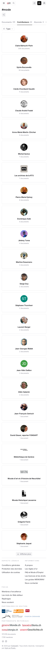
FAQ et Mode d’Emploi (34, 572)
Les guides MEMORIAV (34, 579)
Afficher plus (25, 554)
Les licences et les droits (35, 576)
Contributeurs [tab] (24, 22)
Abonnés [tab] (39, 22)
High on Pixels (10, 648)
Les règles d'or (31, 569)
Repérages (6, 599)
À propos (29, 565)
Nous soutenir (8, 602)
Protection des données (12, 569)
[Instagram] (6, 641)
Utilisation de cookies (11, 572)
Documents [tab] (8, 22)
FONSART (14, 646)
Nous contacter (31, 583)
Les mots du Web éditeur (12, 595)
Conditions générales (11, 565)
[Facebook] (3, 641)
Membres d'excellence (11, 591)
